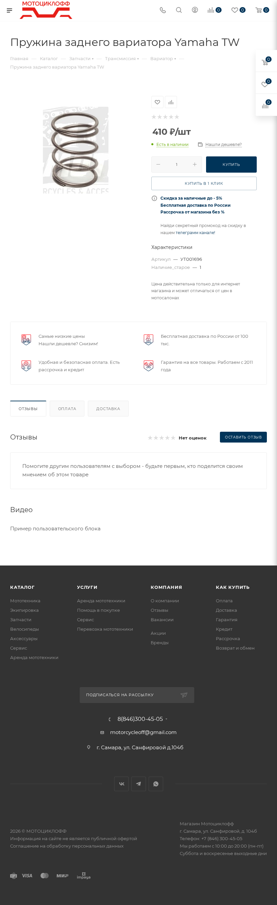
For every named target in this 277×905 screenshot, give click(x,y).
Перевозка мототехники (105, 629)
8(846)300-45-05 (140, 719)
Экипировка (24, 610)
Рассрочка (228, 638)
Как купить (233, 587)
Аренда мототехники (34, 657)
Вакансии (162, 619)
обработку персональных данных (85, 846)
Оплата (67, 408)
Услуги (87, 587)
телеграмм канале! (195, 232)
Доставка (108, 408)
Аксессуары (23, 638)
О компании (165, 600)
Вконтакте (121, 784)
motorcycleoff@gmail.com (143, 732)
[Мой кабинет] (195, 10)
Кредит (224, 629)
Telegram (138, 784)
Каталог (22, 587)
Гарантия (226, 619)
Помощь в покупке (98, 610)
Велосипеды (24, 629)
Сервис (18, 648)
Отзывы (28, 408)
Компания (166, 587)
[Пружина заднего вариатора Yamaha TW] (75, 150)
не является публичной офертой (99, 838)
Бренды (160, 642)
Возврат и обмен (235, 648)
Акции (158, 633)
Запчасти (20, 619)
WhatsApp (156, 784)
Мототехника (25, 600)
